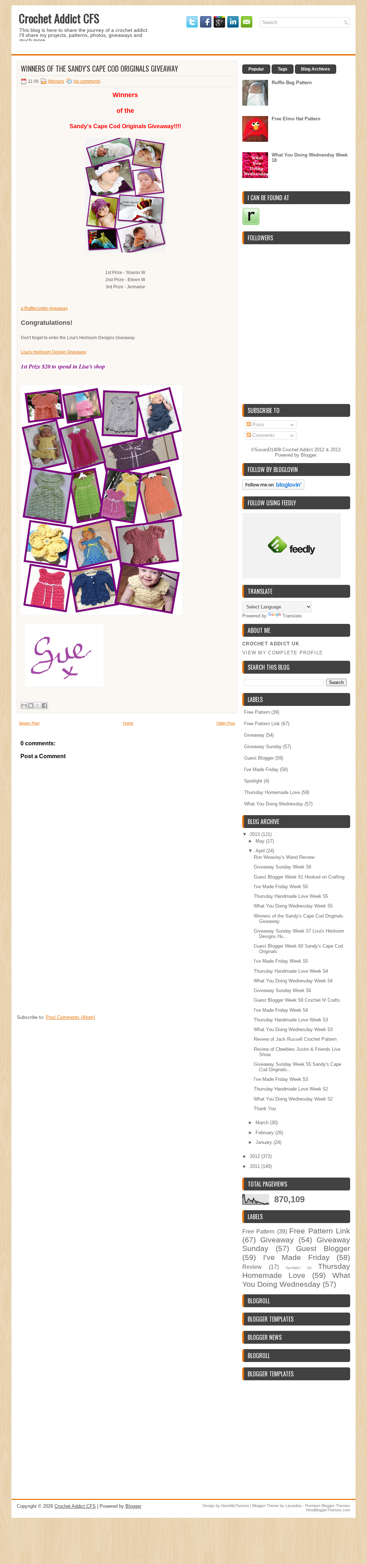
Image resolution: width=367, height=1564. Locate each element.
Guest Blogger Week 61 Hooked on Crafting (299, 877)
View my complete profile (282, 652)
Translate (292, 616)
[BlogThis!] (30, 705)
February (265, 1132)
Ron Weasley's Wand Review (284, 857)
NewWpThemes (235, 1505)
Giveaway (254, 735)
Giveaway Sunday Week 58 (282, 867)
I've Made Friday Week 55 (281, 961)
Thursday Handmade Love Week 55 (291, 896)
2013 (255, 834)
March (263, 1122)
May (261, 841)
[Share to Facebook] (44, 705)
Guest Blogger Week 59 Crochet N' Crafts (297, 1000)
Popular (256, 69)
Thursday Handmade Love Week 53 (291, 1019)
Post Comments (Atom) (70, 1017)
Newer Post (29, 723)
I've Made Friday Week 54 (281, 1010)
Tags (282, 69)
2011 (255, 1166)
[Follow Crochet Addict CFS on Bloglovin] (273, 488)
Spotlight (253, 781)
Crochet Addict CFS (59, 18)
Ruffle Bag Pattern (292, 82)
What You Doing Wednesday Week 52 (293, 1099)
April (261, 850)
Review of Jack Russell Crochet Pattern (295, 1039)
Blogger (308, 455)
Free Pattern (257, 712)
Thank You (265, 1108)
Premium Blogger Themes (327, 1505)
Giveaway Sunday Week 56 (282, 990)
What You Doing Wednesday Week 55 (293, 906)
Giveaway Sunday (263, 746)
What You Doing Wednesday (273, 804)
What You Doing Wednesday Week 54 (293, 980)
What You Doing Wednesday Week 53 (293, 1029)
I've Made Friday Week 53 (281, 1079)
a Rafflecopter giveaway (44, 308)
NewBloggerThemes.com (328, 1510)
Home (128, 723)
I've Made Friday (261, 769)
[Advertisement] (70, 966)
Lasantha (293, 1505)
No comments (86, 81)
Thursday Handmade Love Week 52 (291, 1089)
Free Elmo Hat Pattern (296, 118)
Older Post (225, 723)
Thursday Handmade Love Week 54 (291, 971)
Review (252, 1267)
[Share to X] (37, 705)
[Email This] (24, 705)
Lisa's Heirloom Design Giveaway (53, 352)
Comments (263, 435)
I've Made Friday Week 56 (281, 886)
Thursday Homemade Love (272, 792)
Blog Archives (315, 69)
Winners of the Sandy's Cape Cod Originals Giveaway (99, 68)
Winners (56, 81)
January (264, 1142)
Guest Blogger (259, 758)
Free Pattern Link (262, 723)
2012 (255, 1156)
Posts (257, 424)
